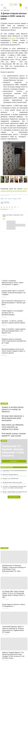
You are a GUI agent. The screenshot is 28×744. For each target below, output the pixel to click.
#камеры (15, 198)
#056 (6, 198)
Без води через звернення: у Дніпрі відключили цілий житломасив (13, 418)
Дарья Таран (6, 202)
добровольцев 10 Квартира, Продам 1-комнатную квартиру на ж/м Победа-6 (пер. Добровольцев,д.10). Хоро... (14, 568)
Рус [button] (5, 8)
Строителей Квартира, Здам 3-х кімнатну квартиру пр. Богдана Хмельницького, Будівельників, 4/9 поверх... (13, 629)
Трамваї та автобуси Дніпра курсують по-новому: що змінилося (13, 409)
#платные (10, 198)
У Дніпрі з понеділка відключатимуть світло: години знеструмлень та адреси (12, 282)
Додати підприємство (14, 497)
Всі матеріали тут (14, 461)
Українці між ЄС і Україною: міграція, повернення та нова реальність (13, 450)
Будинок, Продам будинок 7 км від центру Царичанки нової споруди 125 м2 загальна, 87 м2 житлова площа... (13, 655)
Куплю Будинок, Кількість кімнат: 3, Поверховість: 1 (13, 605)
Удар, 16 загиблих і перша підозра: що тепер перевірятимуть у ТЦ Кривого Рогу (14, 331)
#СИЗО (19, 198)
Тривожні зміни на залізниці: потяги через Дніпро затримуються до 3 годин (14, 341)
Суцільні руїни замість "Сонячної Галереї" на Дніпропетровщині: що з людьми (13, 292)
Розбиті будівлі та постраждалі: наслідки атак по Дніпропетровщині (12, 313)
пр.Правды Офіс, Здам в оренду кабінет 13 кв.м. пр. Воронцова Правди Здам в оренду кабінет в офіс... (13, 594)
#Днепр (2, 198)
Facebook (12, 38)
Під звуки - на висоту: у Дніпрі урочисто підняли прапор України (13, 322)
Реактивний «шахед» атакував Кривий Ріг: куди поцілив (14, 434)
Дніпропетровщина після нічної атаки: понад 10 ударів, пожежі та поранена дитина (13, 351)
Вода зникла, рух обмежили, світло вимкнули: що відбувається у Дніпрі (13, 427)
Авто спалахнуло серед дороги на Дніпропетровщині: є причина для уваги (13, 302)
